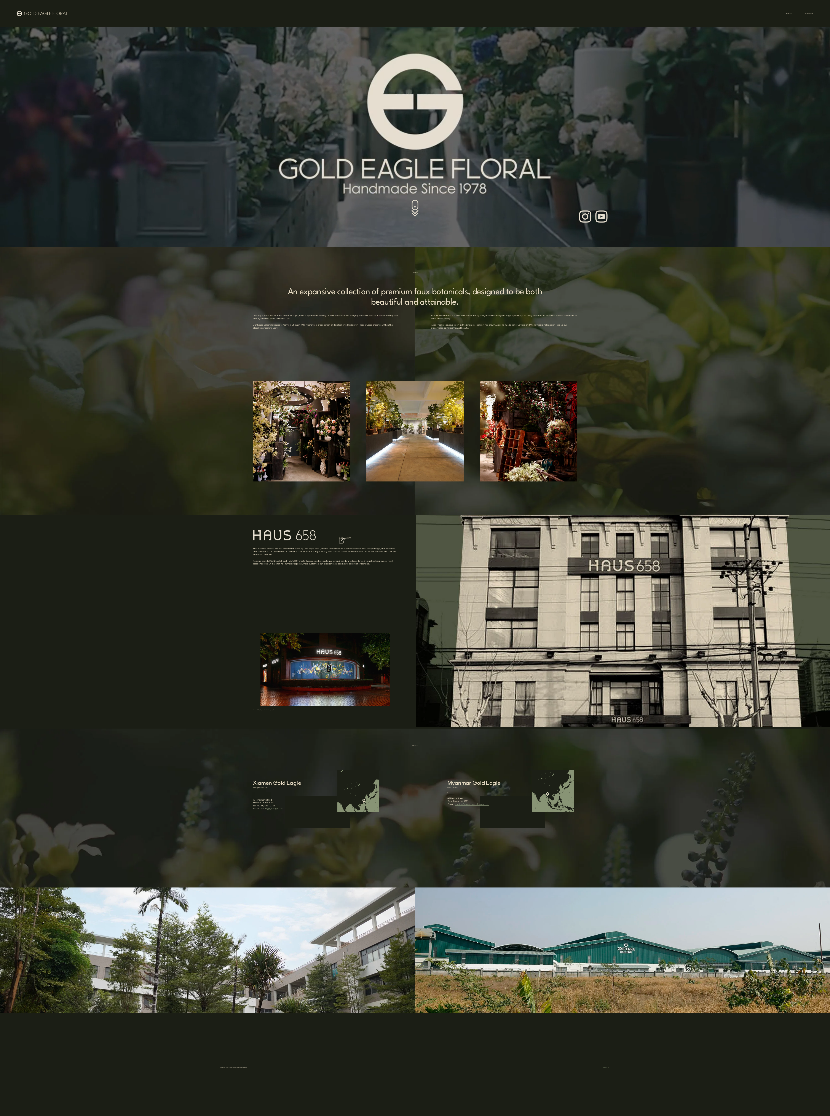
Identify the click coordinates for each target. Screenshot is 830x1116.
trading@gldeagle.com (271, 808)
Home (789, 13)
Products (808, 13)
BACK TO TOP (606, 1067)
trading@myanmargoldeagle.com (472, 804)
